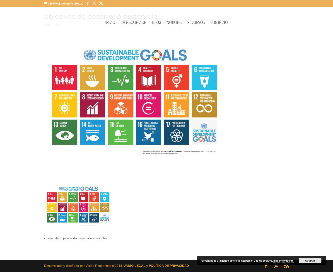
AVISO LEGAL (134, 265)
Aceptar (310, 260)
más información (283, 260)
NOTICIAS (174, 23)
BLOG (156, 23)
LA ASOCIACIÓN (134, 23)
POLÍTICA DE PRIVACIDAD (169, 265)
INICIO (110, 23)
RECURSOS (196, 23)
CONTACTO (219, 23)
